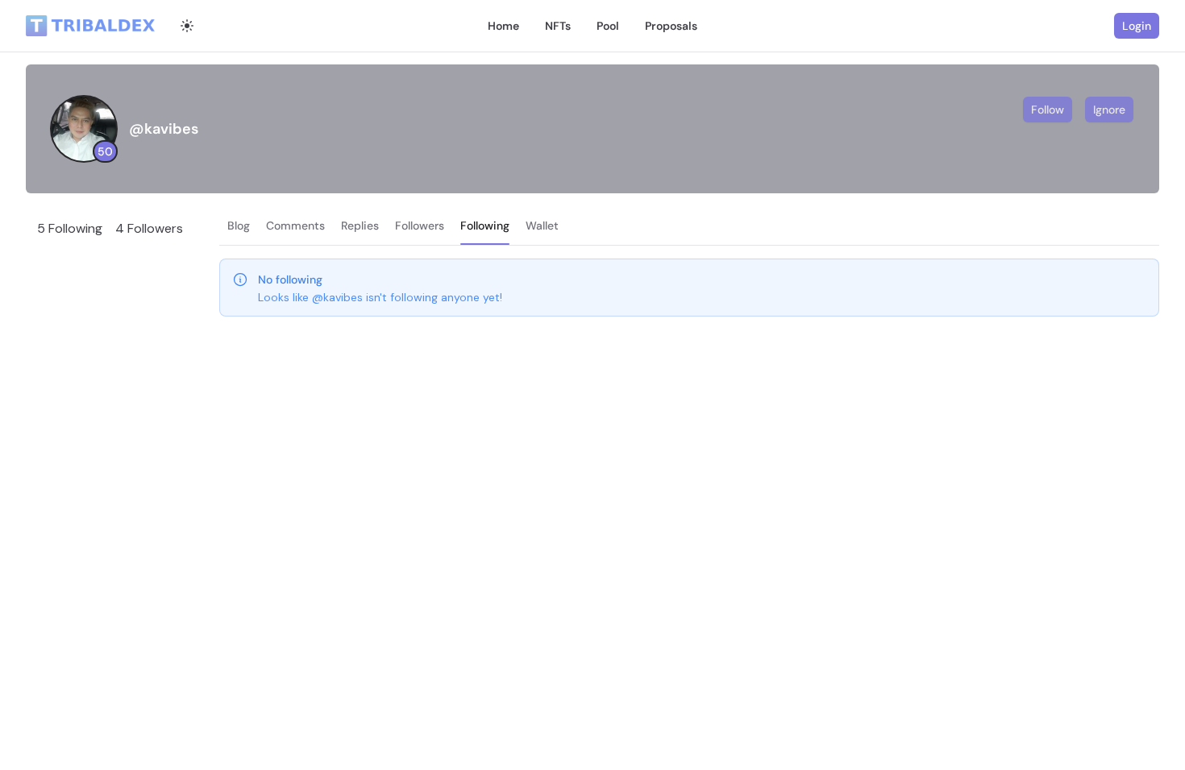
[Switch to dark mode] (187, 25)
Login (1136, 26)
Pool (608, 26)
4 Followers (149, 228)
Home (503, 26)
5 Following (69, 228)
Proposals (671, 26)
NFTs (558, 26)
